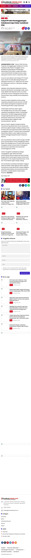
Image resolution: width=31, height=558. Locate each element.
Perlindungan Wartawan (7, 549)
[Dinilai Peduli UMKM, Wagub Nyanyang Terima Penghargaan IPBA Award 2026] (23, 195)
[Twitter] (23, 185)
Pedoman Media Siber (13, 548)
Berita (3, 18)
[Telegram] (26, 185)
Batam (3, 198)
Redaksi (3, 548)
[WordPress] (10, 542)
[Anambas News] (11, 2)
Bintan (18, 213)
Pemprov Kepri (6, 536)
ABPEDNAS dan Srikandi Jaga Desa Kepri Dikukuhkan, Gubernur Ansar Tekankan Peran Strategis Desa (22, 218)
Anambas (3, 516)
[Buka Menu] (26, 2)
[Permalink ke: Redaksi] (2, 28)
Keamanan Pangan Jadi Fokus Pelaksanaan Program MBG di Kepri (22, 233)
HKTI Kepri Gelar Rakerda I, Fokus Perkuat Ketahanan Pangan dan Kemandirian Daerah (7, 203)
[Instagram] (13, 542)
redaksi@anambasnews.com (11, 510)
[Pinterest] (7, 542)
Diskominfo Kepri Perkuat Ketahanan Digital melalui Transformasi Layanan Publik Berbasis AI (8, 218)
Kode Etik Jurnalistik (6, 551)
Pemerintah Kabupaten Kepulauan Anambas (14, 534)
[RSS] (15, 542)
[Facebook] (20, 185)
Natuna (3, 523)
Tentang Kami (19, 549)
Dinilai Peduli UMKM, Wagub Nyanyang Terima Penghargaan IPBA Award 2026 (23, 203)
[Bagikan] (28, 28)
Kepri (6, 18)
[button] (24, 2)
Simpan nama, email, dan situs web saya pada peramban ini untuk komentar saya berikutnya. (15, 268)
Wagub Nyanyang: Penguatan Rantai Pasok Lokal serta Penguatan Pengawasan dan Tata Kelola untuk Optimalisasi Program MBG (8, 233)
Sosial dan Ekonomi (6, 521)
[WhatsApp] (28, 185)
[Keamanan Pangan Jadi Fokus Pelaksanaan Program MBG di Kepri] (23, 226)
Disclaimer (16, 551)
